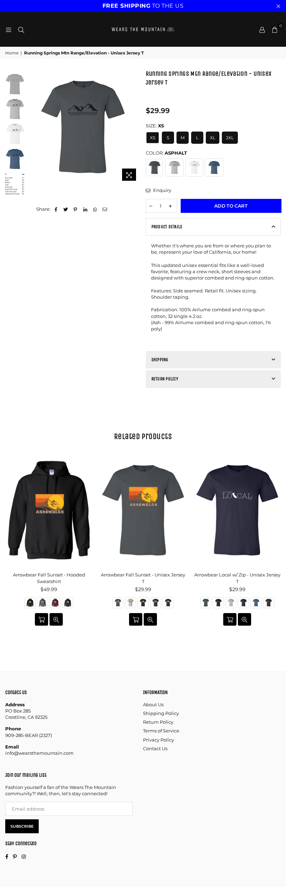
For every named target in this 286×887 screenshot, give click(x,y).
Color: (166, 153)
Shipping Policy (161, 713)
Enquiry (161, 190)
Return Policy (158, 722)
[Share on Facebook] (56, 209)
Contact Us (155, 748)
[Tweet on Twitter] (65, 209)
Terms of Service (161, 730)
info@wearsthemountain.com (39, 753)
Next (134, 127)
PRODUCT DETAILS (166, 226)
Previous (31, 127)
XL (212, 137)
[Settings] (262, 29)
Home (11, 52)
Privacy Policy (158, 740)
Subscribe (21, 826)
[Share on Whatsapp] (95, 209)
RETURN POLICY (164, 378)
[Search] (21, 29)
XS (152, 137)
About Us (153, 704)
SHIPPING (159, 359)
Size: (155, 125)
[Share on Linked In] (85, 209)
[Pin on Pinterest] (75, 209)
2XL (230, 137)
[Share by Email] (104, 209)
